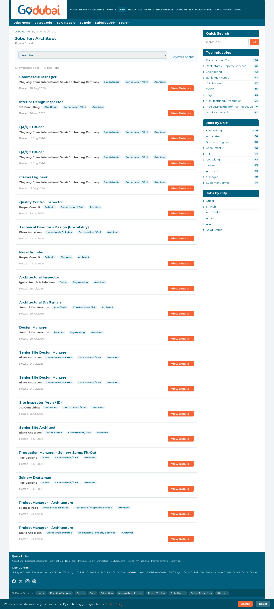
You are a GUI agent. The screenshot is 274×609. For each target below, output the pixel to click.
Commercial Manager (38, 77)
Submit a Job (105, 22)
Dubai (210, 200)
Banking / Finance (217, 77)
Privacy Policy (86, 560)
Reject (263, 603)
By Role (85, 22)
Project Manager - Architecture (46, 503)
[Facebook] (14, 581)
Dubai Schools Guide (98, 572)
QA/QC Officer (31, 127)
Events (112, 9)
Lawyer (211, 165)
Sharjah (211, 206)
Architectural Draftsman (40, 302)
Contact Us (56, 560)
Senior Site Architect (37, 428)
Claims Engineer (33, 177)
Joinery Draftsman (35, 478)
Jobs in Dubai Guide (245, 572)
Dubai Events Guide (124, 572)
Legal (209, 95)
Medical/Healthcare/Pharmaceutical (229, 106)
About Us (17, 560)
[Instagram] (27, 581)
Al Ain (209, 224)
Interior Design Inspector (41, 102)
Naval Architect (32, 252)
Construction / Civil (218, 60)
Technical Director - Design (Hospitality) (54, 227)
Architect (212, 171)
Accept (245, 603)
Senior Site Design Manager (43, 352)
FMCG (210, 89)
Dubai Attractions (208, 9)
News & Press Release (159, 9)
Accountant (213, 147)
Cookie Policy (114, 604)
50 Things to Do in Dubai (183, 572)
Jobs (122, 9)
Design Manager (33, 327)
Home (73, 9)
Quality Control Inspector (41, 202)
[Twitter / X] (21, 581)
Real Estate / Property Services (226, 66)
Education (135, 9)
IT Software (213, 83)
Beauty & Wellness (92, 9)
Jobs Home (22, 22)
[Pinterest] (34, 581)
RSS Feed (70, 560)
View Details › (181, 88)
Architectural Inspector (39, 277)
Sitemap (176, 560)
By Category (66, 22)
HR (208, 153)
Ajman (210, 218)
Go (254, 41)
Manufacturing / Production (224, 100)
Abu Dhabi (213, 212)
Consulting (213, 159)
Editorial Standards (36, 560)
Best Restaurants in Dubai (215, 572)
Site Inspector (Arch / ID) (40, 402)
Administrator (214, 136)
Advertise (102, 560)
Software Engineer (218, 142)
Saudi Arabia (214, 229)
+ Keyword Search (182, 57)
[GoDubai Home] (39, 9)
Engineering (214, 71)
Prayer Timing (232, 9)
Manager (212, 176)
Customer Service (218, 182)
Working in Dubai (73, 572)
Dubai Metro (184, 9)
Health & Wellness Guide (152, 572)
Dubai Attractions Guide (46, 572)
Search (124, 22)
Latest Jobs (44, 22)
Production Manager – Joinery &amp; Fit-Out (57, 453)
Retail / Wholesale (217, 112)
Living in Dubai (21, 572)
